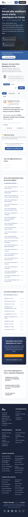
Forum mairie (18, 472)
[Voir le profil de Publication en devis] (5, 101)
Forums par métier (8, 453)
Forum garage (5, 468)
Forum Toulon (18, 483)
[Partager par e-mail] (19, 511)
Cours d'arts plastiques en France (13, 20)
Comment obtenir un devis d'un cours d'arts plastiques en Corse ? (12, 386)
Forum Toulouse (6, 480)
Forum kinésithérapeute (19, 467)
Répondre (20, 128)
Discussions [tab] (12, 93)
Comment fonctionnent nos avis (20, 436)
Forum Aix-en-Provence (18, 480)
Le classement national (10, 183)
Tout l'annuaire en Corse (10, 295)
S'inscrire (18, 411)
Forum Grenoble (19, 492)
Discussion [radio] (6, 84)
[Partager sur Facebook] (8, 511)
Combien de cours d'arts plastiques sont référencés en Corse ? (12, 379)
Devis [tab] (4, 96)
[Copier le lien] (23, 511)
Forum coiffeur (6, 464)
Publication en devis (13, 101)
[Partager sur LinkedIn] (12, 511)
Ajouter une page (6, 433)
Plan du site (19, 442)
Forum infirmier (6, 471)
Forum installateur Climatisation (20, 459)
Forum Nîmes (5, 493)
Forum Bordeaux (6, 484)
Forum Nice (5, 482)
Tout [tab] (4, 93)
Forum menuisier (19, 464)
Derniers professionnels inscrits (6, 436)
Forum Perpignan (19, 488)
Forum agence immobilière (5, 461)
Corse (23, 20)
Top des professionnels (6, 441)
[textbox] (16, 78)
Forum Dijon (18, 494)
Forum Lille (18, 485)
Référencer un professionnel (14, 148)
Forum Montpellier (7, 488)
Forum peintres (19, 456)
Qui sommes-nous (20, 433)
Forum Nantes (5, 486)
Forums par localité (8, 477)
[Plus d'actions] (23, 101)
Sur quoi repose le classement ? (10, 393)
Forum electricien (6, 458)
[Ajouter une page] (16, 2)
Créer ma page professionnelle (14, 355)
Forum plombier (6, 456)
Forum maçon (18, 462)
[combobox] (10, 2)
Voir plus (5, 125)
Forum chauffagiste (7, 466)
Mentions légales (20, 440)
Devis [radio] (13, 84)
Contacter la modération (19, 418)
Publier (21, 87)
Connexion (22, 2)
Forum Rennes (18, 490)
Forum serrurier (19, 470)
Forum (3, 20)
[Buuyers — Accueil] (4, 2)
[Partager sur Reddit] (15, 511)
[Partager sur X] (4, 511)
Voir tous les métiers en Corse (14, 360)
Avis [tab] (19, 93)
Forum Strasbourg (6, 490)
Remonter (9, 128)
